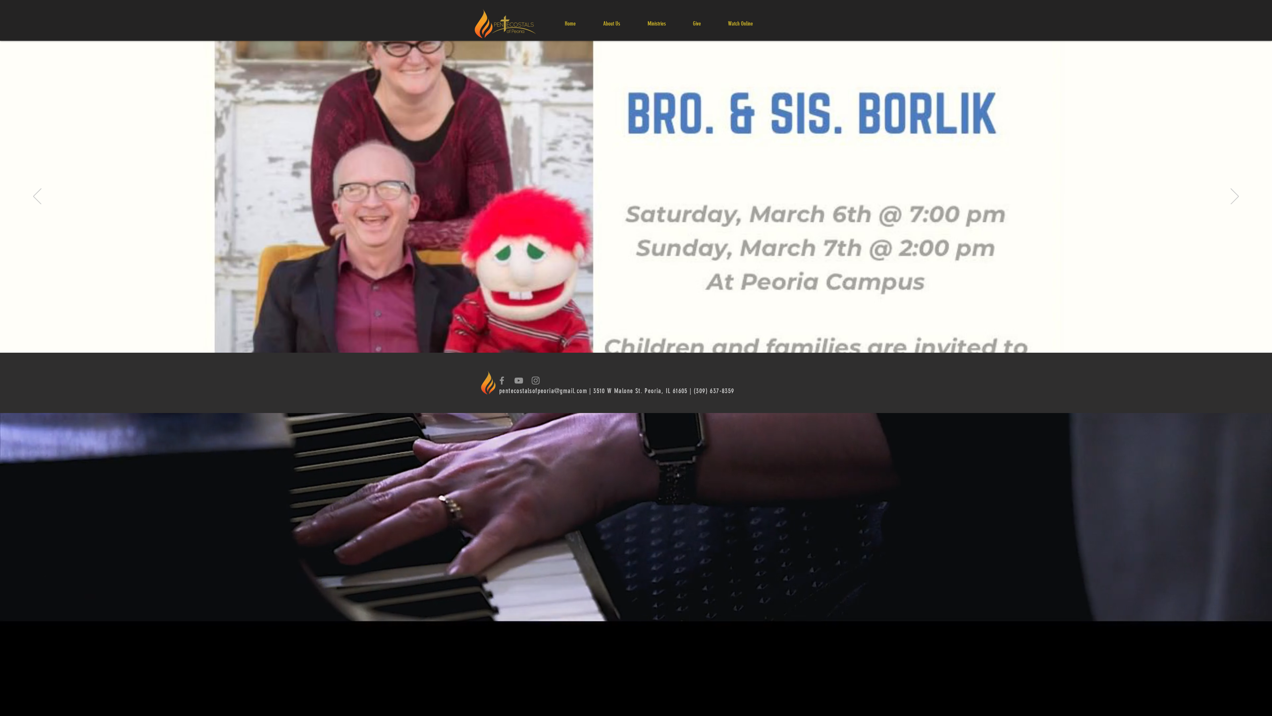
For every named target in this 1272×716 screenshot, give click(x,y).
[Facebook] (502, 380)
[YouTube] (518, 380)
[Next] (1235, 197)
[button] (611, 23)
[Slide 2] (636, 336)
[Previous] (37, 197)
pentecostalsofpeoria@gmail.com (543, 391)
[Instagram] (535, 380)
